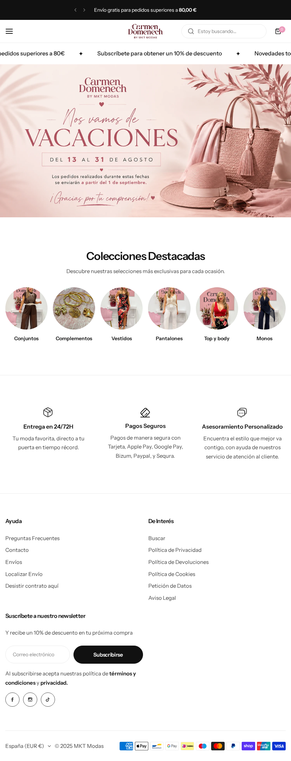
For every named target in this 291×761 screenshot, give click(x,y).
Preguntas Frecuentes (32, 538)
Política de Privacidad (175, 550)
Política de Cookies (171, 574)
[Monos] (264, 308)
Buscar (156, 538)
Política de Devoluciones (178, 562)
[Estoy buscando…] (191, 31)
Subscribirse (108, 654)
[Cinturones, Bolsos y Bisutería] (74, 308)
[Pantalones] (169, 308)
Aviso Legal (162, 597)
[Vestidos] (121, 308)
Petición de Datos (170, 585)
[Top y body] (217, 308)
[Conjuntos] (26, 308)
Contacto (17, 550)
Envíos (13, 562)
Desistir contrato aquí (32, 585)
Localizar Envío (24, 574)
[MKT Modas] (145, 31)
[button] (75, 10)
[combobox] (224, 31)
